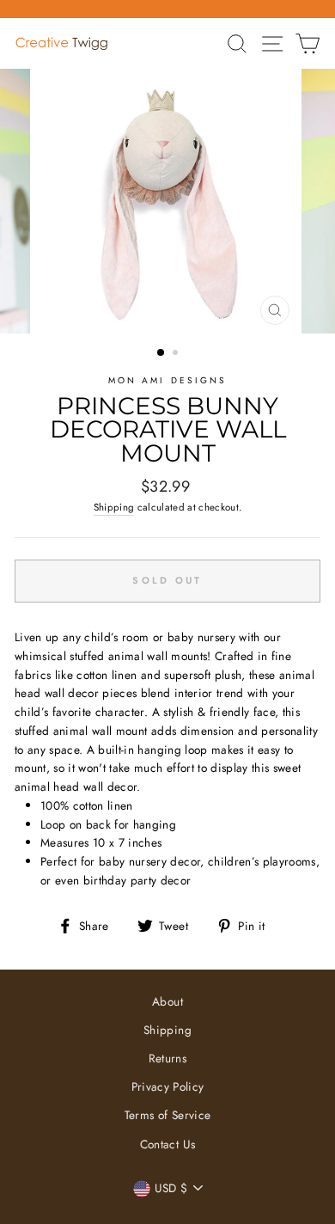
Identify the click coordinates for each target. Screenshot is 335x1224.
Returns (167, 1058)
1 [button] (161, 353)
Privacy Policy (167, 1086)
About (167, 1001)
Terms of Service (167, 1114)
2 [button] (177, 354)
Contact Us (167, 1144)
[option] (168, 201)
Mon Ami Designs (167, 380)
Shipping (114, 507)
